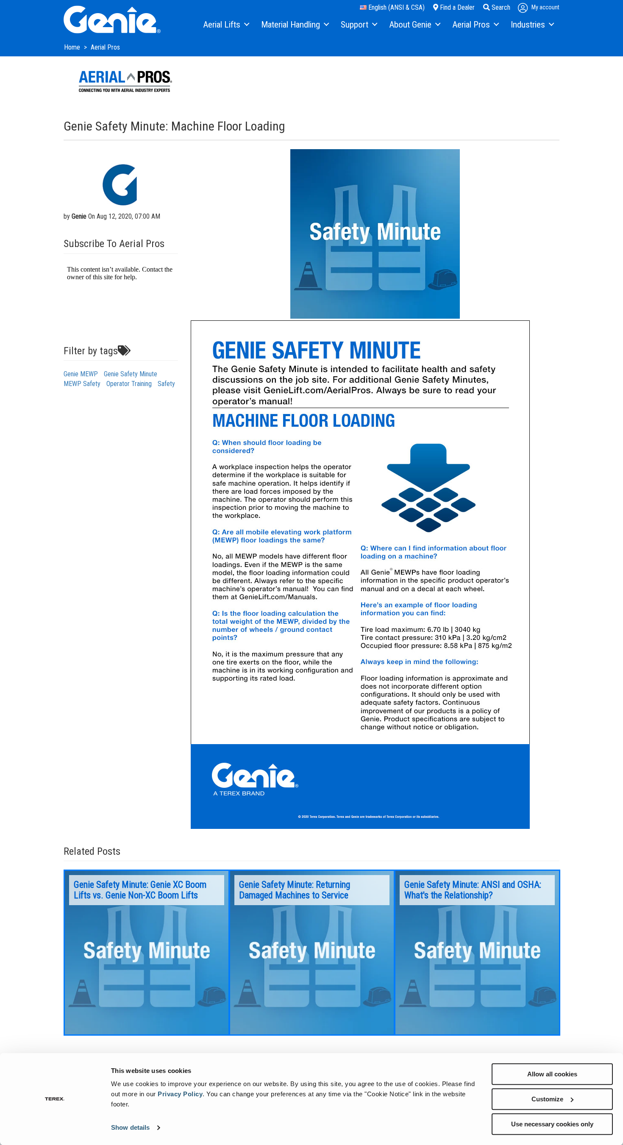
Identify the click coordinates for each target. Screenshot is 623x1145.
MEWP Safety (82, 384)
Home (73, 47)
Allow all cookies (552, 1074)
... (146, 952)
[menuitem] (226, 25)
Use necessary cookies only (552, 1124)
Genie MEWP (81, 374)
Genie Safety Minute (130, 374)
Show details (130, 1127)
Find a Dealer (456, 7)
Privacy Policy (180, 1094)
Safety (166, 384)
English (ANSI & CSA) (396, 7)
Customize (547, 1099)
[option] (146, 952)
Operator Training (129, 384)
